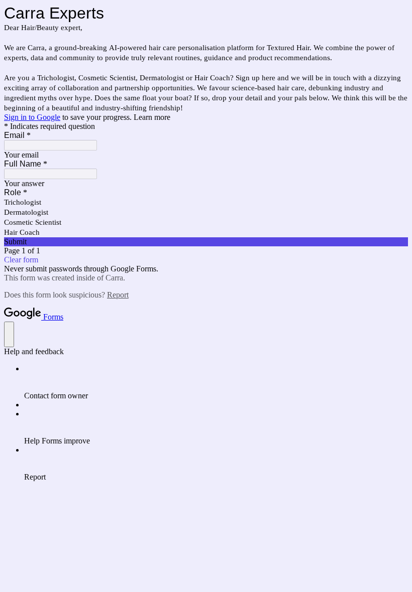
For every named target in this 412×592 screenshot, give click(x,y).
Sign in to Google (32, 117)
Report (118, 294)
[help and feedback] (9, 334)
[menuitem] (216, 382)
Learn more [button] (152, 117)
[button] (206, 241)
